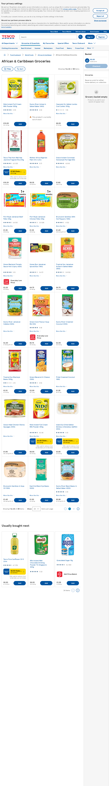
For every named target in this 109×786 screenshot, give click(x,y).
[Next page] (78, 509)
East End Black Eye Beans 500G (39, 487)
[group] (14, 559)
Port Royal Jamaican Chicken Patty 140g (37, 217)
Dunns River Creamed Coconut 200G (64, 323)
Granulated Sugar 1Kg (65, 560)
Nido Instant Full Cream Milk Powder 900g (12, 105)
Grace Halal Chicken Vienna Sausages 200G (13, 425)
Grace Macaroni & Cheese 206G (40, 378)
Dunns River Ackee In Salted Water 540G (38, 105)
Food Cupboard (15, 55)
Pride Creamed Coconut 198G (65, 378)
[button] (54, 31)
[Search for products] (80, 37)
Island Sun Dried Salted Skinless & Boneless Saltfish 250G (66, 426)
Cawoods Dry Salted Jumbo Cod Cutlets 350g (66, 105)
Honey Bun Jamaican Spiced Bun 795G (38, 265)
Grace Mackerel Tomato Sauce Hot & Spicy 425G (12, 265)
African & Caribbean (45, 55)
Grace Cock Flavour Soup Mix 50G (39, 323)
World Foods (29, 55)
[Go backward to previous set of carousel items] (73, 590)
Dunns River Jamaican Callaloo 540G (11, 323)
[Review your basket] (87, 60)
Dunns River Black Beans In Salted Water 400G (66, 487)
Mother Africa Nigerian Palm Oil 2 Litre (38, 158)
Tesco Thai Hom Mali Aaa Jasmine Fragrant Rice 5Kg (13, 158)
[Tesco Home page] (8, 37)
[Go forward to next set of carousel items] (77, 590)
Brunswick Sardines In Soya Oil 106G (13, 487)
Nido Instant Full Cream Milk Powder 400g (39, 425)
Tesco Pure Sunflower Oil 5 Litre (13, 560)
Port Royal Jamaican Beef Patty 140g (13, 217)
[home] (4, 55)
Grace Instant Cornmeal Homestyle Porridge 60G (65, 158)
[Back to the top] (55, 517)
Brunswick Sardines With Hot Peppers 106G (65, 217)
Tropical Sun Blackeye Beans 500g (11, 378)
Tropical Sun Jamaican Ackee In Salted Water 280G (64, 266)
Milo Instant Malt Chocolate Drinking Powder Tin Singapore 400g (38, 563)
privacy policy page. (70, 9)
